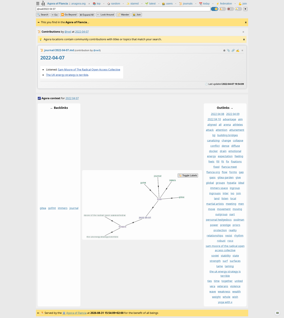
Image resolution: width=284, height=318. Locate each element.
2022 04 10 (214, 119)
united (239, 281)
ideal (241, 183)
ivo (232, 193)
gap (241, 172)
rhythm (238, 235)
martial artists (215, 204)
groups (220, 183)
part (232, 214)
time (217, 281)
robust (221, 241)
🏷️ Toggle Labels (188, 175)
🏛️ (64, 313)
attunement (236, 130)
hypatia (231, 183)
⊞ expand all (87, 14)
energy (211, 156)
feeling (238, 156)
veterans (222, 286)
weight (216, 297)
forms (233, 172)
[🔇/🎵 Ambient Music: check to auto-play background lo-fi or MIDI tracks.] (230, 9)
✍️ (237, 50)
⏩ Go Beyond (68, 14)
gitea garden (226, 177)
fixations (236, 161)
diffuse (235, 146)
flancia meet (229, 167)
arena (227, 125)
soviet (215, 256)
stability (225, 256)
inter (226, 193)
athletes (238, 125)
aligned (212, 125)
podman (239, 219)
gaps (212, 177)
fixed (216, 167)
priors (236, 225)
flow (224, 172)
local (233, 198)
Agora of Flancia (76, 313)
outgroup (221, 214)
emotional (234, 151)
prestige (225, 225)
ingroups (215, 193)
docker (213, 151)
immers (62, 208)
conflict (215, 146)
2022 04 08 (217, 114)
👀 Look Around (105, 14)
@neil (67, 31)
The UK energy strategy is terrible (67, 75)
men (241, 204)
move (211, 209)
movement (224, 209)
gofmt (52, 208)
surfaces (235, 261)
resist (228, 235)
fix (227, 161)
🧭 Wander (123, 14)
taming (229, 266)
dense (225, 146)
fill (217, 161)
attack (210, 130)
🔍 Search (42, 14)
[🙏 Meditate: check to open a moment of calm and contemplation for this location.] (238, 9)
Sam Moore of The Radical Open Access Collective (89, 69)
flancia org (213, 172)
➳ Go (55, 14)
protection (220, 230)
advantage (229, 119)
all (220, 125)
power (214, 225)
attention (221, 130)
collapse (238, 140)
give (238, 177)
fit (222, 161)
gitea (43, 208)
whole (226, 297)
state (235, 256)
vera (212, 286)
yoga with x (225, 302)
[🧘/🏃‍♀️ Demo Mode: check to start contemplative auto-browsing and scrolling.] (222, 9)
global (210, 183)
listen (224, 198)
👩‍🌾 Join (137, 14)
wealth (236, 291)
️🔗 (233, 50)
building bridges (227, 135)
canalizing (213, 140)
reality (233, 230)
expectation (225, 156)
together (227, 281)
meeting (231, 204)
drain (223, 151)
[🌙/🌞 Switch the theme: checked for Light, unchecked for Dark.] (214, 9)
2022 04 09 (232, 114)
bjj (213, 135)
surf (225, 261)
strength (215, 261)
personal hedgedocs (219, 219)
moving (237, 209)
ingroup (235, 188)
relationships (215, 235)
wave (212, 291)
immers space (219, 188)
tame (219, 266)
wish (235, 297)
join (238, 193)
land (217, 198)
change (226, 140)
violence (235, 286)
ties (209, 281)
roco (230, 241)
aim (240, 119)
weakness (224, 291)
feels (211, 161)
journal (73, 208)
